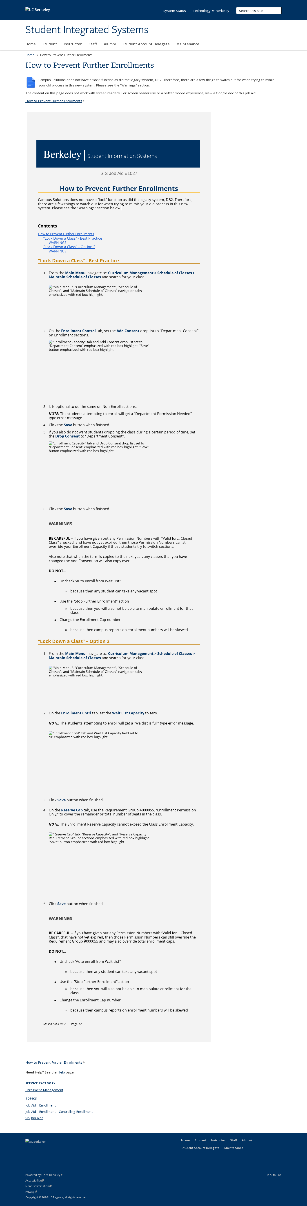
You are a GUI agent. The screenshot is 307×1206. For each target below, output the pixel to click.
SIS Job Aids (34, 1117)
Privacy (31, 1192)
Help (61, 1072)
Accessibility (34, 1180)
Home (30, 44)
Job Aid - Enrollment (40, 1105)
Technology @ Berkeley (211, 10)
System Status (174, 10)
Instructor (73, 44)
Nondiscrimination (38, 1186)
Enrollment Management (44, 1090)
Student (49, 44)
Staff (93, 44)
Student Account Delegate (146, 44)
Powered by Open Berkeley (44, 1175)
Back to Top (274, 1175)
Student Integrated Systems (86, 30)
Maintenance (187, 44)
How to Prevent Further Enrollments (55, 101)
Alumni (110, 44)
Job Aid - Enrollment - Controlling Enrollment (59, 1111)
